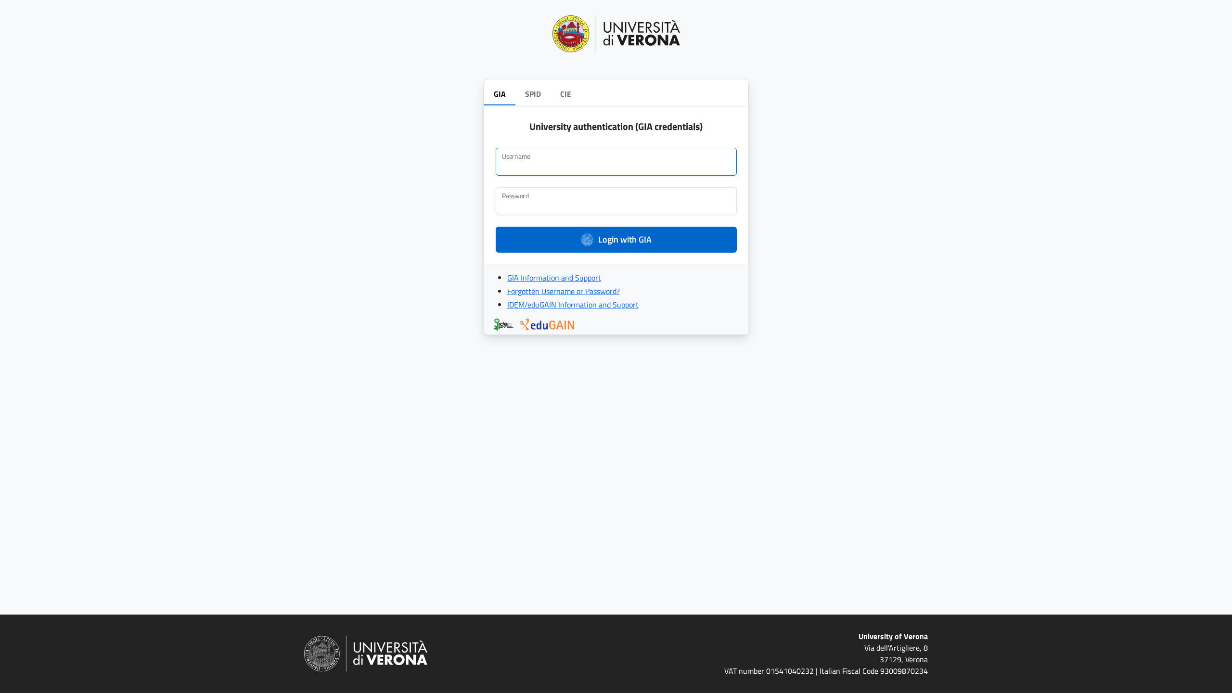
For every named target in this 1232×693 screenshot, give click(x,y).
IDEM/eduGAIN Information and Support (573, 304)
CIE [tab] (565, 94)
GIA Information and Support (554, 277)
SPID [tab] (533, 94)
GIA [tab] (500, 94)
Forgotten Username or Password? (563, 291)
